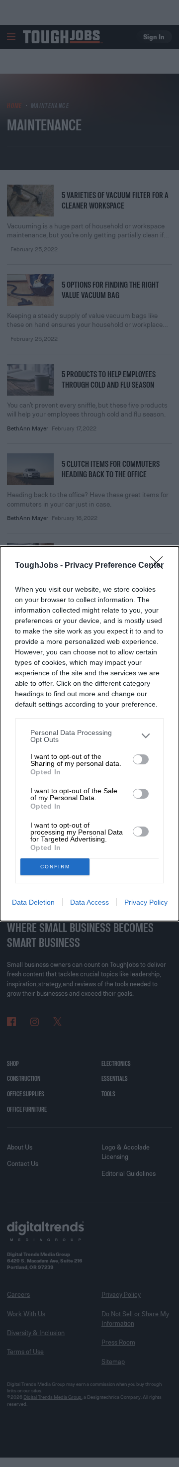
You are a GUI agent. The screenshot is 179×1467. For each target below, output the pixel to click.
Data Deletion (33, 902)
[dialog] (89, 733)
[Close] (159, 565)
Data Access (89, 902)
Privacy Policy (146, 902)
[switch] (141, 759)
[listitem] (89, 736)
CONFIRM (55, 866)
